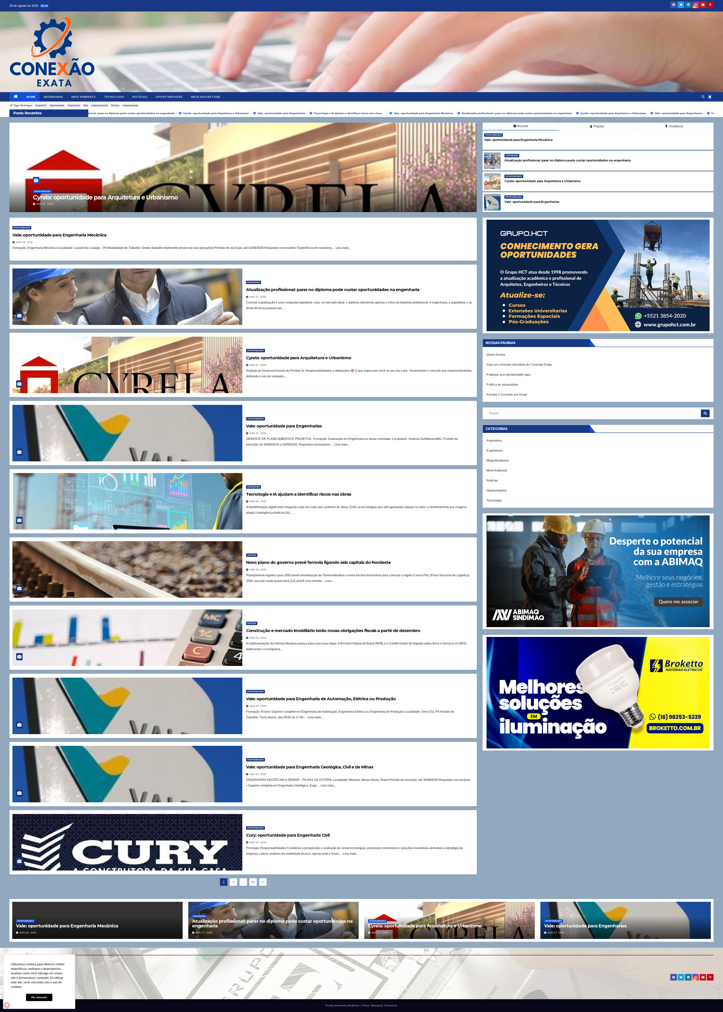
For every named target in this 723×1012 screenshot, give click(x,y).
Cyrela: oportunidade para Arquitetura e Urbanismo (298, 357)
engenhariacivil (99, 105)
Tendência (675, 126)
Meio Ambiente (83, 97)
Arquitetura (494, 440)
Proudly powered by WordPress (342, 1005)
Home (30, 97)
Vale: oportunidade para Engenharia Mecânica (59, 235)
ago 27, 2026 (45, 204)
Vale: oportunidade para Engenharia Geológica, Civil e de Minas (309, 767)
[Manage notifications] (7, 1005)
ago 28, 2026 (24, 242)
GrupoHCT (41, 105)
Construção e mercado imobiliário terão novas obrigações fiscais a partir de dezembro (333, 630)
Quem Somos (496, 354)
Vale (85, 105)
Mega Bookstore (205, 97)
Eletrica (115, 105)
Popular (598, 126)
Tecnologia (114, 97)
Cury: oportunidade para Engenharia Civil (288, 835)
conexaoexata (130, 105)
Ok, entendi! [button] (39, 997)
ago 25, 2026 (258, 774)
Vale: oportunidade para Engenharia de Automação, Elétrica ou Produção (321, 698)
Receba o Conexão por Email (507, 394)
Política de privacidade (502, 384)
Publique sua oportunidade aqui (508, 374)
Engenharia (53, 97)
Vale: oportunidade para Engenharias (284, 426)
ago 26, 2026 (258, 501)
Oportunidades (169, 97)
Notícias (139, 97)
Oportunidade (57, 105)
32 (253, 882)
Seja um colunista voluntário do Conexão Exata (519, 364)
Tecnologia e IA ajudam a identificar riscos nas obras (298, 494)
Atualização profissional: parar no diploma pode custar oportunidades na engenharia (152, 197)
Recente (522, 126)
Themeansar (390, 1005)
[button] (703, 96)
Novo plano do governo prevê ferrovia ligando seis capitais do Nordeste (318, 562)
